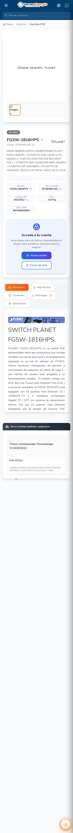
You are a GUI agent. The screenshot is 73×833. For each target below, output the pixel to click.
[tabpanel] (36, 361)
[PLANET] (58, 142)
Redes (9, 24)
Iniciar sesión (39, 255)
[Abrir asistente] (65, 824)
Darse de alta (38, 265)
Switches (21, 24)
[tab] (17, 287)
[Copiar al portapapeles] (42, 139)
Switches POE (37, 24)
